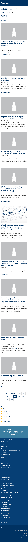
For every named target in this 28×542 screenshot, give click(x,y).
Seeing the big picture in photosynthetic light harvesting (13, 152)
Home (2, 12)
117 (11, 397)
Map (2, 448)
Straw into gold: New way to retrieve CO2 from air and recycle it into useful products (13, 300)
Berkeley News (5, 510)
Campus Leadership (6, 512)
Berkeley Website (5, 508)
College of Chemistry (9, 9)
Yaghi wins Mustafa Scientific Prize (12, 339)
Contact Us (3, 490)
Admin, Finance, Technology (7, 485)
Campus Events (5, 513)
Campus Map (4, 515)
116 (7, 397)
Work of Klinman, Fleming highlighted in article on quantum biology (11, 189)
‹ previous (13, 393)
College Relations (5, 488)
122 (12, 400)
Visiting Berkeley (5, 517)
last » (22, 399)
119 (19, 397)
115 (24, 394)
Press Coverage (7, 411)
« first (7, 393)
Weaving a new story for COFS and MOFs (13, 79)
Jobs (2, 499)
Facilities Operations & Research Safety (10, 494)
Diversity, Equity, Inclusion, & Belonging (10, 492)
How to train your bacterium (12, 376)
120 (23, 397)
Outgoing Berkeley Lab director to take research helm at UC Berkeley (13, 44)
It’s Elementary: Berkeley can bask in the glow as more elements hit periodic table (12, 227)
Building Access (4, 487)
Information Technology (6, 497)
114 (20, 394)
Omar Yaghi (14, 348)
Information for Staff (6, 495)
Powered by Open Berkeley (20, 530)
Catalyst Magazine (7, 413)
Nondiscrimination (22, 533)
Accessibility (24, 532)
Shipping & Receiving (6, 500)
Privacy (25, 535)
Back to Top (24, 540)
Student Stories (6, 421)
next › (18, 399)
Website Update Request (6, 504)
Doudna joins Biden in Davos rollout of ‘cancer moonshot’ (12, 117)
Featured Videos (7, 419)
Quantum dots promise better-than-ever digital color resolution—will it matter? (14, 263)
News (7, 12)
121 (8, 400)
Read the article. (5, 54)
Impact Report (6, 416)
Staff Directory (5, 502)
